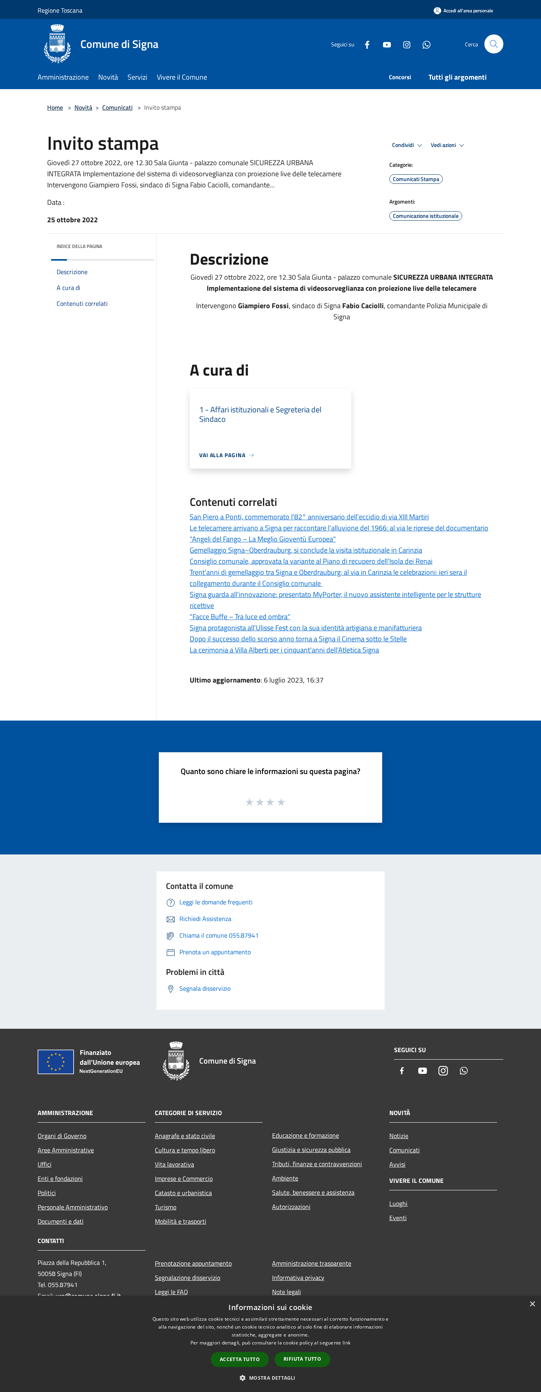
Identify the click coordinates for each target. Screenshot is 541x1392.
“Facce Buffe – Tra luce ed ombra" (240, 616)
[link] (239, 277)
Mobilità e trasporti (180, 1221)
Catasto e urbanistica (183, 1193)
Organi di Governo (62, 1135)
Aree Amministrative (66, 1150)
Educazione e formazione (305, 1135)
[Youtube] (384, 43)
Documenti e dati (61, 1221)
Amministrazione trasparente (311, 1263)
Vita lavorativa (174, 1164)
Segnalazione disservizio (187, 1277)
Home (55, 107)
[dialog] (270, 1344)
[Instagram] (403, 43)
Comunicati (117, 107)
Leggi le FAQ (171, 1292)
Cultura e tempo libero (185, 1150)
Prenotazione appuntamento (193, 1263)
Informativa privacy (298, 1277)
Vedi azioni (444, 145)
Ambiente (285, 1178)
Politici (47, 1193)
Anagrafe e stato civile (185, 1135)
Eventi (398, 1217)
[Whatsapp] (423, 43)
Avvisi (397, 1164)
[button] (270, 1377)
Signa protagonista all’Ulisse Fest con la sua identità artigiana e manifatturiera (306, 627)
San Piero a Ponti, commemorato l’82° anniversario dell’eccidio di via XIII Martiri (309, 516)
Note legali (286, 1292)
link (347, 1342)
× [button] (532, 1304)
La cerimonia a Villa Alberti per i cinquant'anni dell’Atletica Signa (284, 650)
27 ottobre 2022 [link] (239, 277)
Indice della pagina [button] (79, 246)
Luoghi (398, 1203)
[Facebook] (364, 43)
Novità (83, 107)
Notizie (398, 1135)
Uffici (44, 1164)
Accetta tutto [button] (240, 1359)
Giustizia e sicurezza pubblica (311, 1149)
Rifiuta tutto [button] (302, 1359)
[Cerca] (493, 43)
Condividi (403, 145)
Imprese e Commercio (184, 1178)
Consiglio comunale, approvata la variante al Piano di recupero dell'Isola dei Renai (311, 561)
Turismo (165, 1207)
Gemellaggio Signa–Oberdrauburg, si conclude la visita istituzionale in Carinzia (306, 550)
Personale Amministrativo (73, 1207)
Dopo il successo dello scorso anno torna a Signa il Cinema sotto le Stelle (298, 638)
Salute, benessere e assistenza (313, 1192)
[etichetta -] (281, 802)
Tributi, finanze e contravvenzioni (317, 1164)
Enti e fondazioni (60, 1178)
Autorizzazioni (291, 1206)
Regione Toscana (60, 10)
